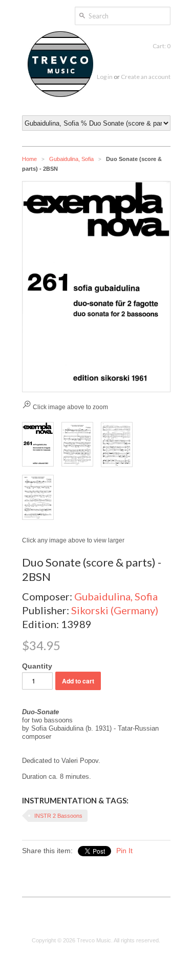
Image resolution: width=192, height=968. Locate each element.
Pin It (124, 850)
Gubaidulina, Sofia (71, 159)
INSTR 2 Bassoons (58, 816)
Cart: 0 (161, 46)
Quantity (37, 666)
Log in (105, 76)
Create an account (145, 76)
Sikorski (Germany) (114, 610)
